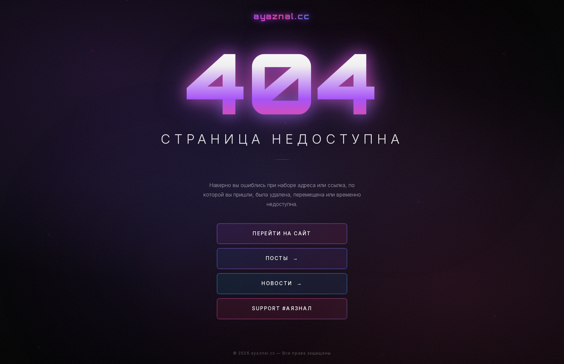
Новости (282, 283)
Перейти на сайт (282, 233)
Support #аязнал (282, 308)
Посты (282, 258)
